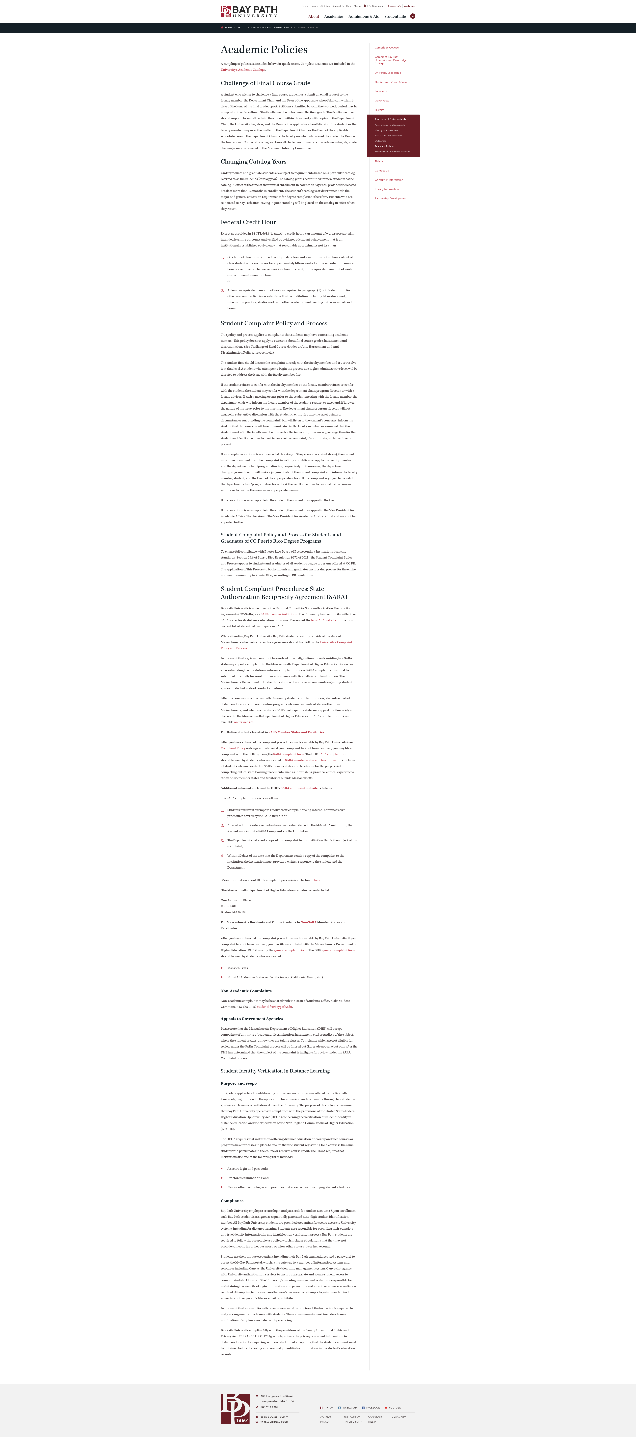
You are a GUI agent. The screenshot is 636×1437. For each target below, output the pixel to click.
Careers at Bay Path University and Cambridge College (391, 60)
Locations (381, 91)
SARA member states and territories (310, 760)
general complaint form (290, 950)
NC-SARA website (323, 620)
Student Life (395, 16)
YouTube (395, 1407)
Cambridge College (387, 47)
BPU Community (376, 6)
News (305, 6)
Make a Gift (399, 1417)
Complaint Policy (233, 748)
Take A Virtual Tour (274, 1422)
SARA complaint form (288, 754)
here (317, 880)
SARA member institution (279, 614)
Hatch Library (353, 1421)
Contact (325, 1417)
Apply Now (409, 6)
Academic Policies (384, 146)
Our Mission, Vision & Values (392, 82)
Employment (352, 1417)
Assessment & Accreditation (392, 119)
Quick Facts (382, 100)
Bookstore (375, 1417)
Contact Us (382, 170)
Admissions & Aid (363, 16)
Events (314, 6)
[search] (412, 15)
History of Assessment (386, 130)
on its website (243, 722)
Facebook (373, 1407)
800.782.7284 (269, 1407)
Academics (334, 16)
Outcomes (380, 141)
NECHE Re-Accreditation (388, 135)
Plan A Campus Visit (274, 1417)
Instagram (350, 1407)
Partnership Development (391, 198)
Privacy (325, 1421)
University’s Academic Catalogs (243, 70)
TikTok (328, 1407)
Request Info (394, 6)
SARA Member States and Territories (296, 732)
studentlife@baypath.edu (274, 1007)
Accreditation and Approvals (390, 125)
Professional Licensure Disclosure (392, 151)
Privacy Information (387, 189)
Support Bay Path (342, 6)
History (379, 109)
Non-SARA (309, 922)
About (313, 16)
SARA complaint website (299, 788)
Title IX (379, 161)
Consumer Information (389, 179)
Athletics (325, 6)
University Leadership (388, 72)
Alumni (357, 6)
